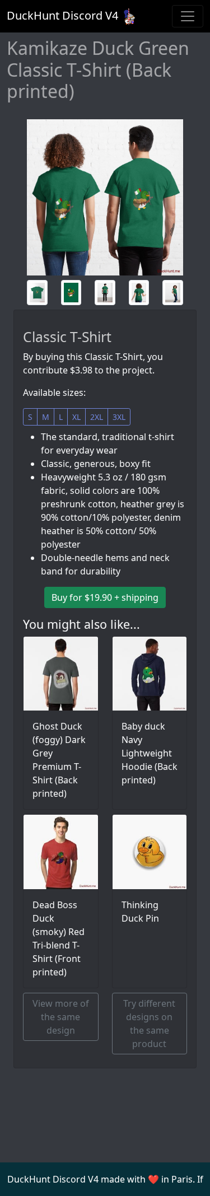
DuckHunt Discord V (62, 15)
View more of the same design (60, 1016)
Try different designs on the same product (149, 1023)
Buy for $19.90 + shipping (105, 597)
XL (76, 417)
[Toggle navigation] (187, 16)
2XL (96, 417)
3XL (119, 417)
